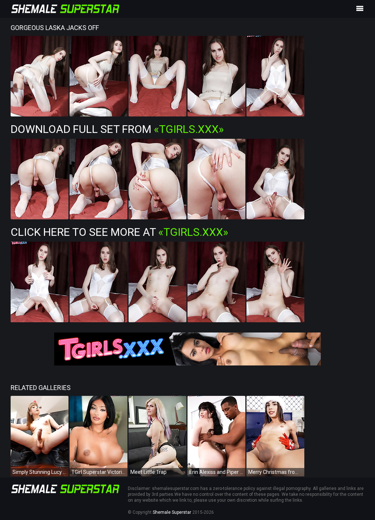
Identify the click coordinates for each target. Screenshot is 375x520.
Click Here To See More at (119, 232)
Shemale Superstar (172, 512)
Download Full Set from (117, 129)
